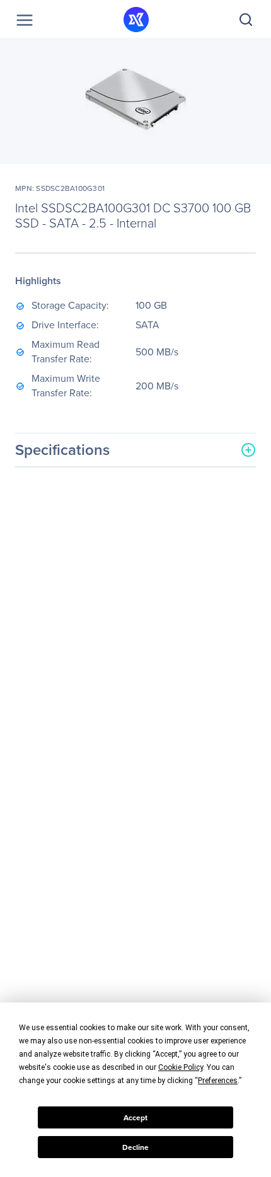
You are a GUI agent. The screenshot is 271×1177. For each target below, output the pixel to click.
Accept (135, 1117)
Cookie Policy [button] (180, 1067)
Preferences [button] (218, 1080)
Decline (135, 1147)
